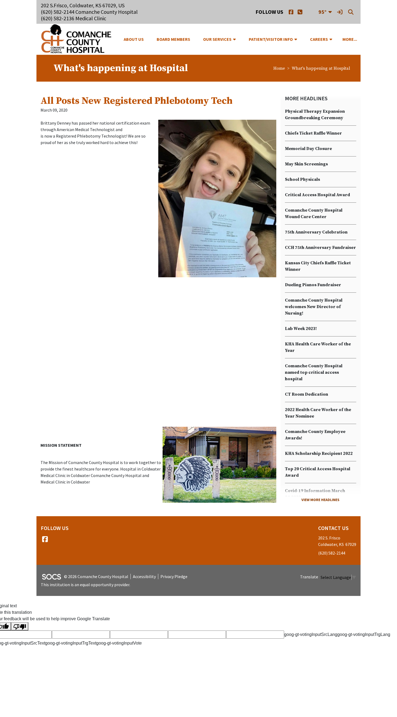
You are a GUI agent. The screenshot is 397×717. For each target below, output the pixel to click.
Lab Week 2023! (301, 328)
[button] (236, 39)
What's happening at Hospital (321, 68)
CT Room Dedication (306, 394)
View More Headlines (320, 499)
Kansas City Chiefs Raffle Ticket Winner (318, 266)
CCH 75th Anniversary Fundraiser (320, 247)
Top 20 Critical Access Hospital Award (317, 472)
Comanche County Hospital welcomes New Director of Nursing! (313, 307)
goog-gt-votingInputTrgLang (363, 634)
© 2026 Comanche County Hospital (96, 576)
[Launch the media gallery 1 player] (217, 198)
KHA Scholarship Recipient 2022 (319, 453)
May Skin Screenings (306, 164)
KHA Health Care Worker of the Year (318, 347)
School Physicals (302, 179)
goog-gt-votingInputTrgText (70, 643)
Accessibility (144, 576)
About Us (134, 39)
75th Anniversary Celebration (316, 232)
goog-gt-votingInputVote (119, 643)
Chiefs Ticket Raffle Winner (313, 133)
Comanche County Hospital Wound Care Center (313, 213)
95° (322, 11)
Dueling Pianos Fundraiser (313, 285)
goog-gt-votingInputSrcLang (310, 634)
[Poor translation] (19, 626)
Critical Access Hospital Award (317, 195)
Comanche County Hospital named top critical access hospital (313, 372)
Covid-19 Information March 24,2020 (315, 494)
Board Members (173, 39)
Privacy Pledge (173, 576)
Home (279, 68)
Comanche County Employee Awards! (315, 435)
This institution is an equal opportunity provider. (85, 584)
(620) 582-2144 (331, 553)
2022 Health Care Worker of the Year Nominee (318, 413)
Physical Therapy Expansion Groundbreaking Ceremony (315, 115)
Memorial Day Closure (308, 148)
